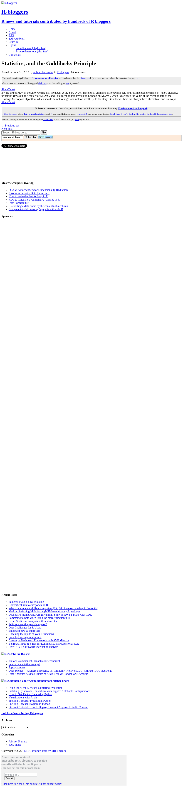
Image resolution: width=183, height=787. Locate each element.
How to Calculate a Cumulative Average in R (34, 199)
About (12, 32)
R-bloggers (85, 78)
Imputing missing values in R (25, 637)
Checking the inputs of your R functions (31, 633)
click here (42, 83)
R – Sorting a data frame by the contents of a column (38, 206)
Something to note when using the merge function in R (39, 617)
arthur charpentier (43, 72)
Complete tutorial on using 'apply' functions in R (36, 209)
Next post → (8, 128)
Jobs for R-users (20, 654)
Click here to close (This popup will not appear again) (31, 783)
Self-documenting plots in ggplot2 (28, 624)
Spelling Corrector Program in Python (30, 700)
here (138, 78)
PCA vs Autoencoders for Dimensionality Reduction (38, 189)
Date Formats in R (19, 202)
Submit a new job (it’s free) (31, 48)
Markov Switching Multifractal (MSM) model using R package (44, 611)
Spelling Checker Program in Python (29, 703)
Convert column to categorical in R (28, 604)
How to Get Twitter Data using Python (30, 694)
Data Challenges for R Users (25, 627)
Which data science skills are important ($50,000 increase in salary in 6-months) (53, 608)
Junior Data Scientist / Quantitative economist (34, 660)
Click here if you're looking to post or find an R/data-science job (141, 114)
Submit (9, 778)
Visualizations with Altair (23, 697)
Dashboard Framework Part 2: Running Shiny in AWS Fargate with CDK (50, 614)
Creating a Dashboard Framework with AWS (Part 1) (39, 640)
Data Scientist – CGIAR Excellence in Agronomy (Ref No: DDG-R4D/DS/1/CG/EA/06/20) (61, 670)
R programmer (17, 667)
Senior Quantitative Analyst (24, 664)
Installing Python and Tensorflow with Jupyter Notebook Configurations (49, 691)
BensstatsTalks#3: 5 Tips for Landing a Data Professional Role (44, 643)
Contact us (15, 54)
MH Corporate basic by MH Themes (45, 750)
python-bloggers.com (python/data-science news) (39, 680)
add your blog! (17, 38)
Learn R (13, 41)
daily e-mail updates (34, 114)
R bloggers (63, 72)
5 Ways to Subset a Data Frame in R (29, 193)
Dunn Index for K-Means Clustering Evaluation (36, 687)
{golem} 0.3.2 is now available (26, 601)
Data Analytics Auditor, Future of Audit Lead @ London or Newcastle (48, 673)
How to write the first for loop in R (28, 196)
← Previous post (10, 125)
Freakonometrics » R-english (45, 78)
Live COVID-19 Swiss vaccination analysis (33, 646)
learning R (82, 114)
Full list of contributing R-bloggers (22, 713)
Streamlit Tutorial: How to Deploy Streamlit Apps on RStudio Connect (48, 707)
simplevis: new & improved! (25, 630)
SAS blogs (15, 744)
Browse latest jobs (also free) (32, 51)
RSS (11, 35)
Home (12, 28)
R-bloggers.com (9, 114)
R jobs (12, 45)
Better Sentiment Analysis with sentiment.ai (33, 621)
